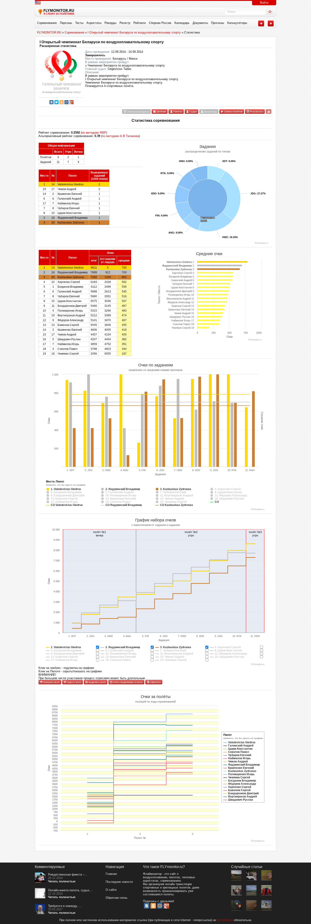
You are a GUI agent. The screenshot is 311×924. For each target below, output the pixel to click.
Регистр (125, 23)
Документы (200, 23)
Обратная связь (116, 897)
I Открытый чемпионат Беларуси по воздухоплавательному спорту (102, 42)
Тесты (79, 23)
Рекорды (110, 23)
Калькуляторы (237, 23)
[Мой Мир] (66, 102)
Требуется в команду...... (65, 906)
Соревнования (47, 23)
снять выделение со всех (127, 682)
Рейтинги (139, 23)
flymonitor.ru (225, 920)
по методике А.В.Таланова (120, 136)
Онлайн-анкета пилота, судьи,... (70, 890)
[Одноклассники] (61, 102)
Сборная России (160, 23)
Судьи (193, 111)
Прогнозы (217, 23)
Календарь (181, 23)
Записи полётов (232, 111)
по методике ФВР (94, 132)
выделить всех (97, 682)
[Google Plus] (71, 102)
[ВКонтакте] (51, 102)
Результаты (256, 111)
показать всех (51, 682)
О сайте (111, 889)
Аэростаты (94, 23)
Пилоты (177, 111)
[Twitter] (56, 102)
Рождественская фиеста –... (67, 874)
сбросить (155, 682)
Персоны (66, 23)
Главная (111, 874)
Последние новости (119, 881)
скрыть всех (73, 682)
